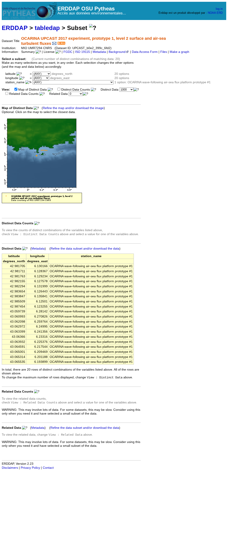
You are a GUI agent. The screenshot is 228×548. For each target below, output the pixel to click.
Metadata (99, 52)
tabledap (47, 27)
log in (219, 8)
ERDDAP (15, 27)
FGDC (67, 52)
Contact (48, 467)
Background (117, 52)
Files (163, 52)
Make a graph (179, 52)
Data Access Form (145, 52)
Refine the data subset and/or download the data (85, 248)
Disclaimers (10, 467)
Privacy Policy (30, 467)
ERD (220, 12)
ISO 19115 (82, 52)
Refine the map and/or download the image (73, 108)
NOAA (212, 12)
